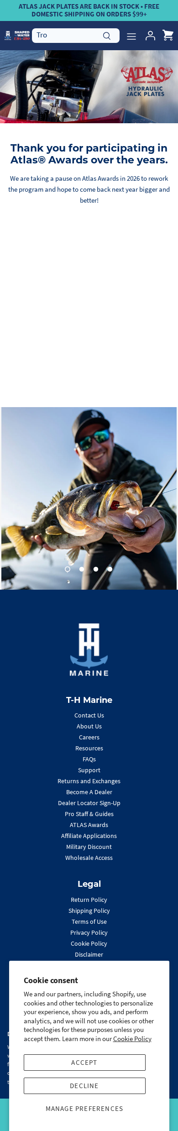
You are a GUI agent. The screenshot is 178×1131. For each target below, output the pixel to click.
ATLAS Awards (89, 825)
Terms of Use (89, 921)
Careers (89, 737)
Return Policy (89, 899)
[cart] (168, 36)
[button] (67, 569)
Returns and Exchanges (89, 781)
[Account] (148, 36)
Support (89, 770)
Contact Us (89, 715)
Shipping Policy (89, 910)
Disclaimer (89, 954)
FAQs (89, 759)
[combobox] (76, 35)
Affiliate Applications (89, 836)
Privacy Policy (89, 932)
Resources (89, 748)
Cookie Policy (132, 1038)
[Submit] (106, 35)
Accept (84, 1062)
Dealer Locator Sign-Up (89, 803)
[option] (89, 498)
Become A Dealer (89, 792)
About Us (89, 726)
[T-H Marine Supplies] (17, 35)
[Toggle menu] (131, 36)
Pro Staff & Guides (89, 814)
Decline (84, 1085)
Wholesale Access (89, 857)
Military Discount (89, 847)
